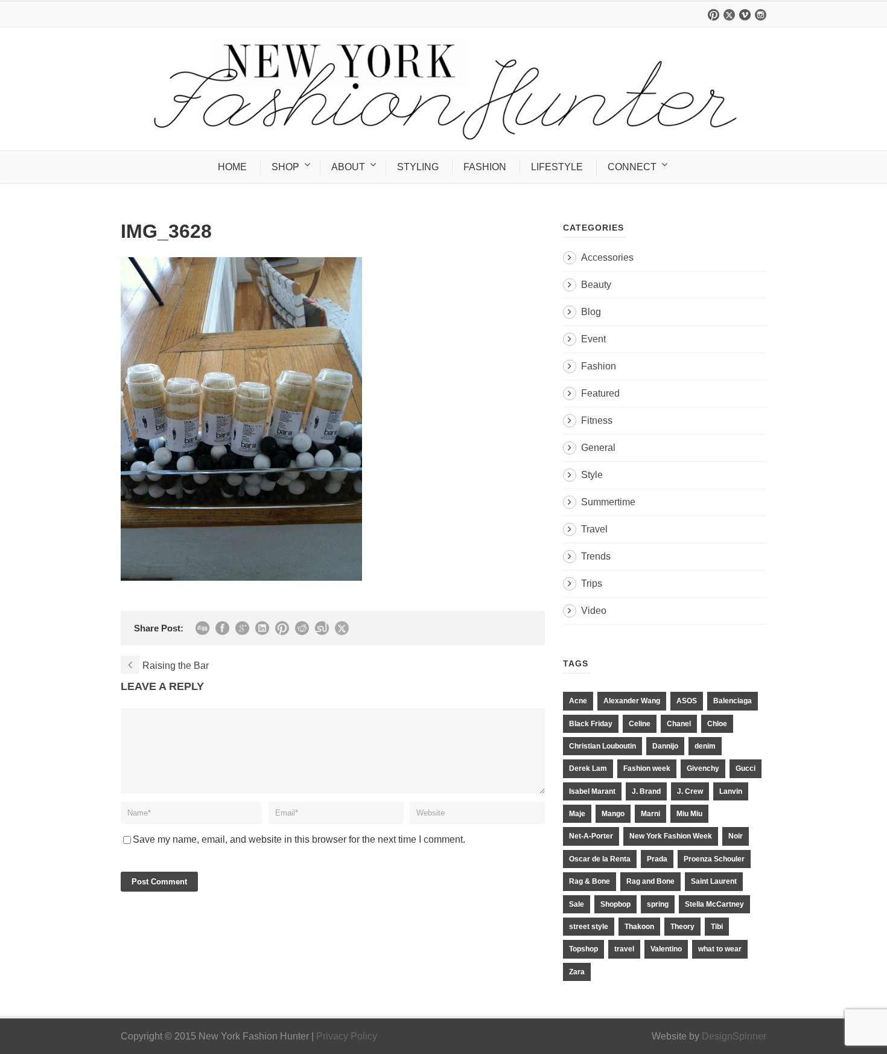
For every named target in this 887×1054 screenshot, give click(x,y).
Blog (591, 312)
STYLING (418, 167)
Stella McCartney (714, 904)
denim (705, 746)
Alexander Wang (631, 701)
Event (593, 339)
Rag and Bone (650, 881)
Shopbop (615, 904)
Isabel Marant (592, 791)
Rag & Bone (589, 881)
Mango (613, 814)
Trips (591, 583)
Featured (600, 393)
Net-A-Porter (591, 836)
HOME (232, 167)
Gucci (745, 768)
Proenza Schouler (714, 859)
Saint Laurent (714, 881)
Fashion (598, 366)
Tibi (717, 926)
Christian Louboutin (602, 746)
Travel (594, 529)
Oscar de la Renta (600, 859)
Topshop (583, 949)
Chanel (679, 724)
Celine (639, 724)
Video (593, 610)
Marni (650, 814)
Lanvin (730, 791)
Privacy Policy (346, 1036)
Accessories (607, 257)
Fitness (596, 420)
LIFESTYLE (557, 167)
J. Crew (690, 791)
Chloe (717, 724)
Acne (578, 701)
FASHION (484, 167)
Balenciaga (732, 701)
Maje (577, 814)
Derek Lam (588, 768)
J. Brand (646, 791)
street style (588, 926)
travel (624, 949)
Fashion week (646, 768)
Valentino (666, 949)
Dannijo (665, 746)
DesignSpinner (734, 1036)
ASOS (686, 701)
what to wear (720, 949)
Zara (577, 972)
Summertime (608, 502)
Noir (735, 836)
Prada (657, 859)
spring (658, 904)
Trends (596, 556)
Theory (682, 926)
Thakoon (639, 926)
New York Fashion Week (670, 836)
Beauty (596, 284)
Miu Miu (689, 814)
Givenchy (703, 768)
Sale (576, 904)
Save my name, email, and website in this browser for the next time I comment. (299, 839)
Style (592, 475)
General (598, 447)
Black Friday (590, 724)
